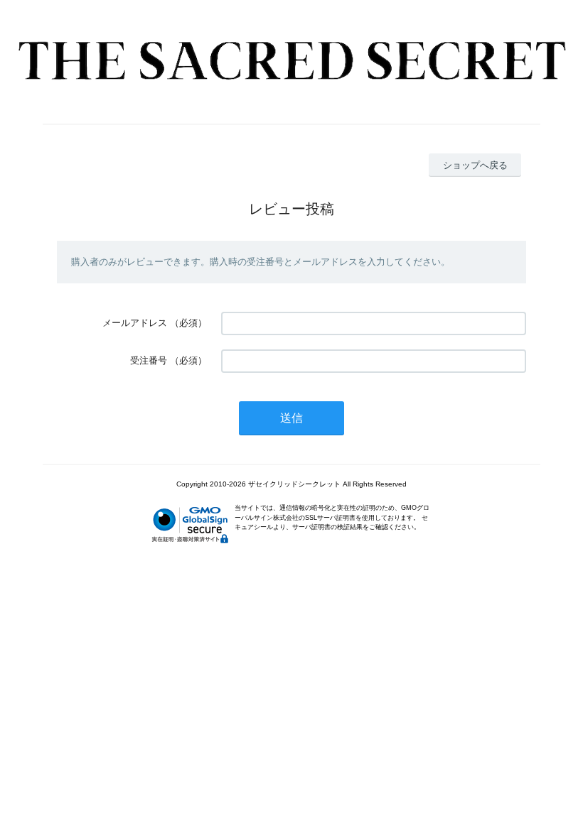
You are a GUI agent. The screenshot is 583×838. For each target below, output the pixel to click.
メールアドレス (134, 322)
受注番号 (148, 360)
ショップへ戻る (475, 165)
